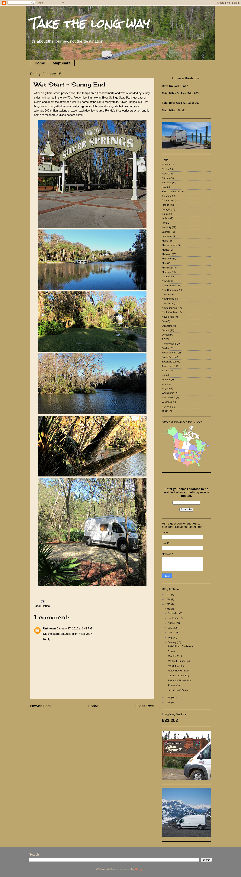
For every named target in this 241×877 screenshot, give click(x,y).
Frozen (171, 651)
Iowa (164, 223)
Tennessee (167, 366)
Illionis (165, 214)
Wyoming (167, 406)
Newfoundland (169, 308)
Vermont (166, 379)
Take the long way (90, 23)
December (173, 613)
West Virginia (168, 397)
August (172, 623)
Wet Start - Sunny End (179, 661)
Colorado (167, 196)
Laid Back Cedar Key (178, 675)
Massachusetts (169, 245)
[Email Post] (42, 601)
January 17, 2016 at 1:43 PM (74, 628)
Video (165, 384)
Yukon (165, 411)
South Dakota (169, 357)
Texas (165, 370)
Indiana (166, 218)
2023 (168, 594)
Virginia (166, 388)
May (170, 637)
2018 (168, 599)
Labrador (166, 232)
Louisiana (167, 236)
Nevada (166, 281)
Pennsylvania (169, 344)
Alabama (166, 164)
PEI (163, 339)
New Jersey (168, 294)
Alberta (165, 173)
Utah (164, 375)
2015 (168, 697)
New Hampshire (170, 290)
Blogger (139, 869)
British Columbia (170, 191)
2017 (168, 604)
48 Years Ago (174, 685)
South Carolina (169, 352)
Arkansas (167, 182)
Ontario (165, 330)
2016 (168, 609)
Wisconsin (167, 402)
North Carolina (169, 312)
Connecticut (168, 200)
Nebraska (167, 276)
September (174, 618)
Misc (164, 263)
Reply (46, 639)
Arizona (166, 178)
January (172, 642)
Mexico (165, 249)
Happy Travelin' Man (178, 670)
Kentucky (166, 227)
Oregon (166, 334)
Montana (166, 272)
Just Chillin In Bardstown (180, 646)
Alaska (165, 169)
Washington (168, 393)
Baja (164, 187)
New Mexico (168, 299)
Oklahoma (167, 326)
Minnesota (167, 258)
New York (167, 303)
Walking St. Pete (176, 665)
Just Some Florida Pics (179, 680)
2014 (168, 702)
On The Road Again (178, 690)
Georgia (166, 209)
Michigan (166, 254)
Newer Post (40, 706)
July (170, 627)
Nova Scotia (168, 317)
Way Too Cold (175, 656)
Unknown (49, 628)
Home (40, 63)
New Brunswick (170, 285)
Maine (165, 240)
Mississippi (167, 267)
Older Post (144, 706)
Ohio (164, 321)
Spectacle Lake (170, 361)
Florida (45, 605)
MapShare (62, 63)
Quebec (166, 348)
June (171, 632)
